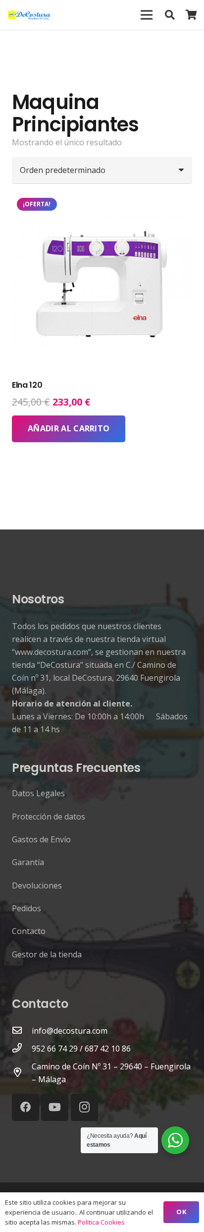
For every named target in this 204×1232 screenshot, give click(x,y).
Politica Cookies (101, 1222)
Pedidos (26, 908)
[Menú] (146, 14)
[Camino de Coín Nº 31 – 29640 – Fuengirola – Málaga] (22, 1072)
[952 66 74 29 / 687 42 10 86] (22, 1048)
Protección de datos (48, 816)
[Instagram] (84, 1107)
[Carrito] (192, 15)
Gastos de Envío (41, 839)
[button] (170, 15)
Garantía (28, 862)
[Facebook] (25, 1107)
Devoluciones (37, 885)
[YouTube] (54, 1107)
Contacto (29, 931)
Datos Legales (38, 793)
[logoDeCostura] (30, 15)
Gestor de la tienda (47, 954)
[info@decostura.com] (22, 1030)
